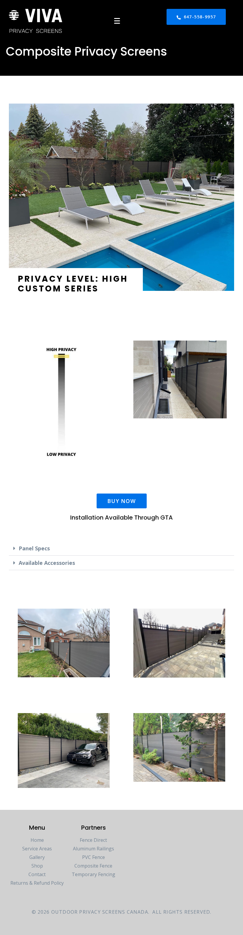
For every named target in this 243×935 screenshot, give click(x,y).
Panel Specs (34, 548)
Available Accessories (47, 562)
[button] (121, 548)
